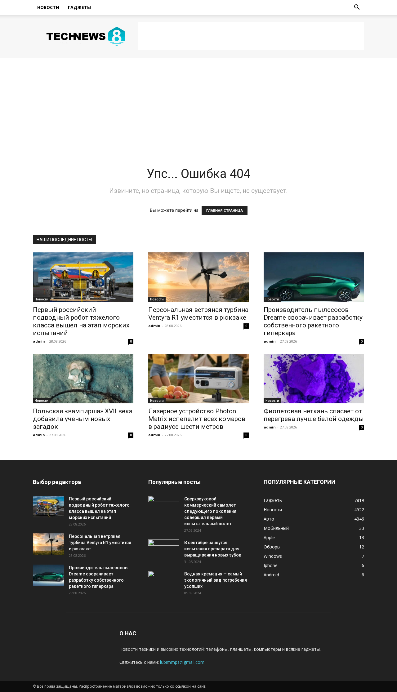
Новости (48, 7)
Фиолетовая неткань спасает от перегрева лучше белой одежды (314, 415)
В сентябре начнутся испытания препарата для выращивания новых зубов (212, 548)
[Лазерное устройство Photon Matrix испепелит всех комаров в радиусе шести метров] (198, 378)
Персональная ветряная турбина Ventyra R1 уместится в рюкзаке (198, 313)
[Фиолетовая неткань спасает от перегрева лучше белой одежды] (314, 378)
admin (39, 341)
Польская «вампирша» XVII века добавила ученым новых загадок (82, 418)
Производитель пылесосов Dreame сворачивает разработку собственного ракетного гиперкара (313, 321)
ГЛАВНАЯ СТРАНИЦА (224, 210)
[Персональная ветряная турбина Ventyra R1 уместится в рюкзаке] (198, 277)
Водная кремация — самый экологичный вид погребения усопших (215, 580)
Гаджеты (79, 7)
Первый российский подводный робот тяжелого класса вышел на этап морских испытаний (81, 321)
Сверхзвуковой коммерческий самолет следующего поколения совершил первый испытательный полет (210, 511)
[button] (356, 8)
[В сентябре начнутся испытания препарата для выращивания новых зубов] (163, 550)
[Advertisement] (251, 36)
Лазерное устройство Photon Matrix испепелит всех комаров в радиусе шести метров (196, 418)
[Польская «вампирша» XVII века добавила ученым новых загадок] (83, 378)
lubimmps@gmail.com (182, 662)
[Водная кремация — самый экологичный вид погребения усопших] (163, 581)
